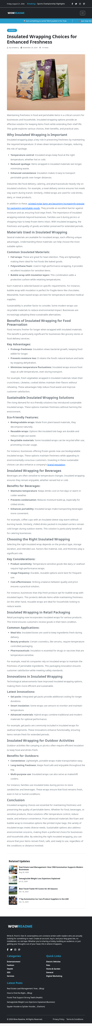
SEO (8, 972)
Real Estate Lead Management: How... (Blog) (25, 988)
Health (10, 969)
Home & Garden (53, 969)
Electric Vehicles (53, 961)
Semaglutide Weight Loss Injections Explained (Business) (31, 1002)
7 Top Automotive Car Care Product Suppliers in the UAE (44, 899)
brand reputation (56, 464)
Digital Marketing (54, 976)
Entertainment (13, 961)
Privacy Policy (59, 1019)
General (49, 972)
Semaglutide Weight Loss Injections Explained (39, 878)
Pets (48, 965)
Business (12, 30)
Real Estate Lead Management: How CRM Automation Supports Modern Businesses (51, 868)
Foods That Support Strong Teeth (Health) (24, 997)
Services (10, 976)
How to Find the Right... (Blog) (19, 993)
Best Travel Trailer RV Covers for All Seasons (38, 889)
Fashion (10, 965)
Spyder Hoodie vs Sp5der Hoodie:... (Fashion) (26, 1006)
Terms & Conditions (75, 1019)
